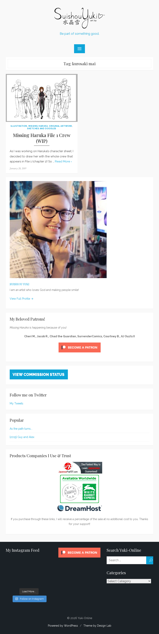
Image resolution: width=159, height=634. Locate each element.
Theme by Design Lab (97, 625)
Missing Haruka (38, 126)
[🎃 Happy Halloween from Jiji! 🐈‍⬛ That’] (29, 572)
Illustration (19, 126)
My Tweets (16, 403)
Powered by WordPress (63, 625)
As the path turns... (21, 428)
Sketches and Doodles (41, 128)
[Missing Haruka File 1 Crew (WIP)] (42, 98)
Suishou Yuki (19, 284)
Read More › (63, 161)
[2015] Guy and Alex (22, 437)
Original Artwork (60, 126)
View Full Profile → (21, 298)
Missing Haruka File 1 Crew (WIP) (41, 138)
